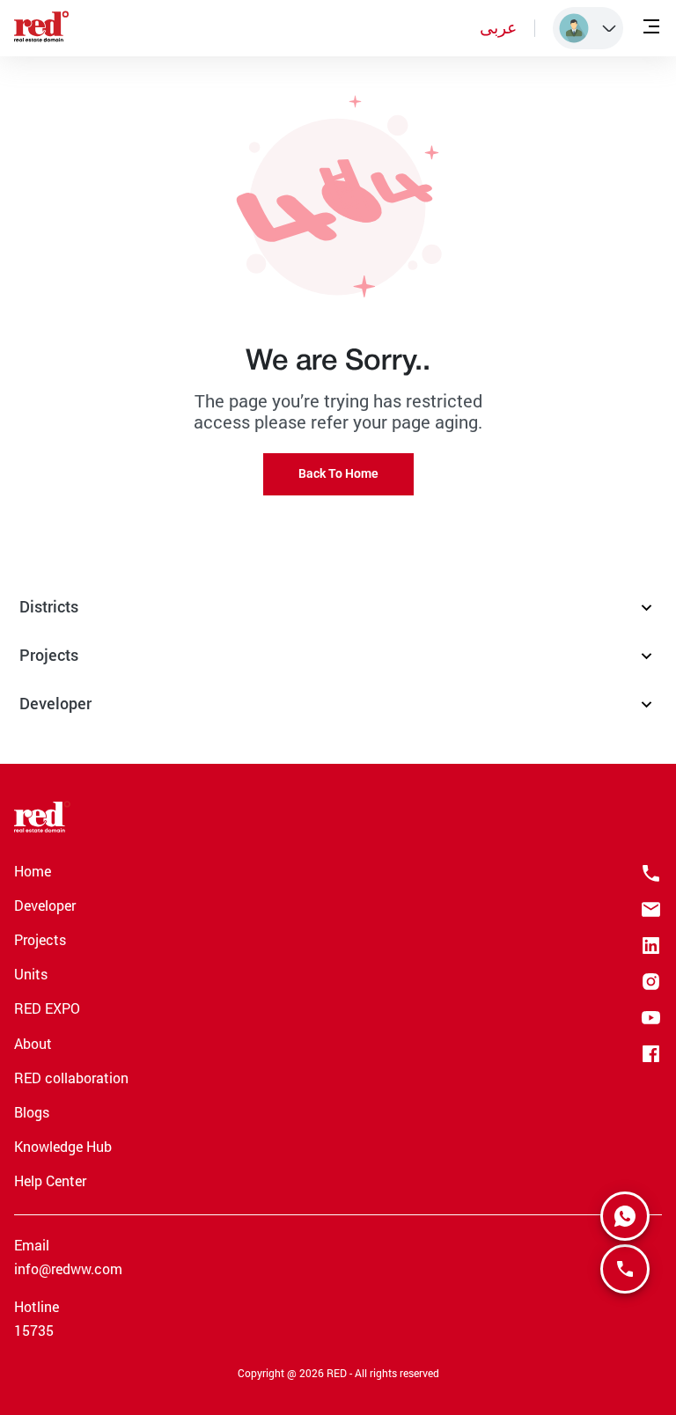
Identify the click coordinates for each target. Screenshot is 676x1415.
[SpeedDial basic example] (625, 1216)
